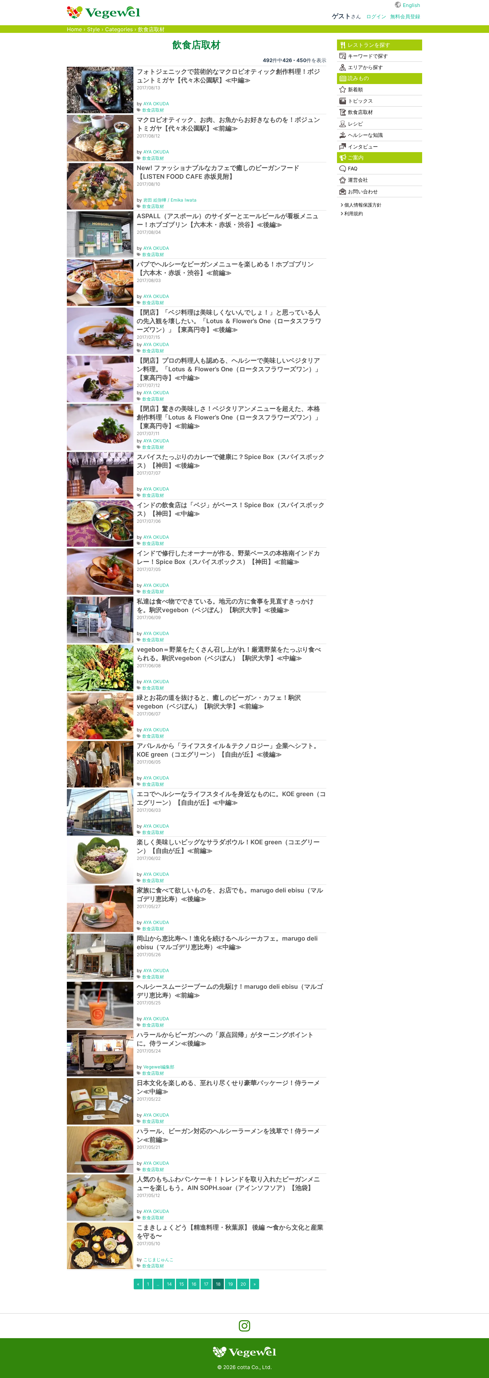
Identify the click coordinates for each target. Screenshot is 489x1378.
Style (93, 29)
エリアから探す (365, 67)
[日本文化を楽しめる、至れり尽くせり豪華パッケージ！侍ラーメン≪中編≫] (100, 1101)
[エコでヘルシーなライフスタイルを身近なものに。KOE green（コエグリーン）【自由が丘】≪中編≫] (100, 812)
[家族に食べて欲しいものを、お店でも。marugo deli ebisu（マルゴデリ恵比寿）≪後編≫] (100, 908)
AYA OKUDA (156, 103)
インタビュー (363, 146)
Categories (119, 29)
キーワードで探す (368, 56)
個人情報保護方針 (363, 205)
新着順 (355, 89)
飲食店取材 (153, 110)
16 (194, 1284)
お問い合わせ (363, 191)
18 (218, 1284)
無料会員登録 (405, 16)
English (411, 5)
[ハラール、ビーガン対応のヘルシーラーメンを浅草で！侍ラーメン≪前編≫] (100, 1149)
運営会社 (358, 180)
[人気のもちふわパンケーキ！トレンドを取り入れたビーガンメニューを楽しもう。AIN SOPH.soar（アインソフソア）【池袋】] (100, 1197)
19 (230, 1284)
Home (74, 29)
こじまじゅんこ (158, 1259)
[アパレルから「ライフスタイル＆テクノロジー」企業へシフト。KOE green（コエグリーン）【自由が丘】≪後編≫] (100, 764)
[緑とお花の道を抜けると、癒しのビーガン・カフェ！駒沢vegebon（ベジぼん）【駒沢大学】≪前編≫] (100, 715)
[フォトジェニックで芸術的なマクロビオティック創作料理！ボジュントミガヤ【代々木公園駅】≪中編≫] (100, 89)
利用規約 (353, 213)
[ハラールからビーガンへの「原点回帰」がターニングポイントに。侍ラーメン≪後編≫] (100, 1053)
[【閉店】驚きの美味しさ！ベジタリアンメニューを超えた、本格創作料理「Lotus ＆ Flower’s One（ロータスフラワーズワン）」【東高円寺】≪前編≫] (100, 426)
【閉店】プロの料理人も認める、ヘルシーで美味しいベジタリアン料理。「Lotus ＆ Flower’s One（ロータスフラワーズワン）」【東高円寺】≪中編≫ (229, 369)
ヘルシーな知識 (365, 135)
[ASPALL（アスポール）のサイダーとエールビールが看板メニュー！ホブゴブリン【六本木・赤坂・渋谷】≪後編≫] (100, 234)
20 (243, 1284)
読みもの (358, 78)
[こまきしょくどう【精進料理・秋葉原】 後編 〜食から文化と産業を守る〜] (100, 1245)
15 (181, 1284)
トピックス (360, 101)
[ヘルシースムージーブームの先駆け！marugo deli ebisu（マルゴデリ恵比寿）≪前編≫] (100, 1004)
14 (169, 1284)
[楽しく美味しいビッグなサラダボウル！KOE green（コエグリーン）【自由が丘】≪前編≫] (100, 860)
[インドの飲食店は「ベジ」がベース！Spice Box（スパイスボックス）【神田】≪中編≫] (100, 523)
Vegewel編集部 (158, 1066)
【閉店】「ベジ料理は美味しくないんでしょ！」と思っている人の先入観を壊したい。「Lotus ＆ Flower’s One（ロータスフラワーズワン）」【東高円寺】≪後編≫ (229, 321)
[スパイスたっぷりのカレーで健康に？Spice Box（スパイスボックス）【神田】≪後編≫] (100, 475)
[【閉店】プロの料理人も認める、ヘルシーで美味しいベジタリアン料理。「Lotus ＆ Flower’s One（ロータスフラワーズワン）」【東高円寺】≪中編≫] (100, 378)
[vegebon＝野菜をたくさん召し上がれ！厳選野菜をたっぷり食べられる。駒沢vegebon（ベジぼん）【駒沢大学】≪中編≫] (100, 667)
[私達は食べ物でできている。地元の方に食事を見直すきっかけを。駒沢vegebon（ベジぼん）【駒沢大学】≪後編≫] (100, 619)
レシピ (355, 124)
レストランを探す (369, 45)
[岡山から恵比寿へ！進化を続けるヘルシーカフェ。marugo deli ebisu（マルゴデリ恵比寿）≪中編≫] (100, 956)
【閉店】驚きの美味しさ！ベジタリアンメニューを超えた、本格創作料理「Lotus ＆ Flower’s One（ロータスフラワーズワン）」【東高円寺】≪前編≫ (229, 417)
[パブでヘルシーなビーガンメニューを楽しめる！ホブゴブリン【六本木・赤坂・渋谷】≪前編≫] (100, 282)
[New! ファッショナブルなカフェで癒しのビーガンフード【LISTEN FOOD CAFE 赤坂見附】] (100, 186)
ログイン (376, 16)
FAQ (352, 168)
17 (206, 1284)
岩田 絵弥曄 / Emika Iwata (170, 200)
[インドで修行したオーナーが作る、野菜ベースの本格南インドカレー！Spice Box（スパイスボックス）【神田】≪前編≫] (100, 571)
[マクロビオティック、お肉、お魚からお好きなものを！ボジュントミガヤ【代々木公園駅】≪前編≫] (100, 138)
